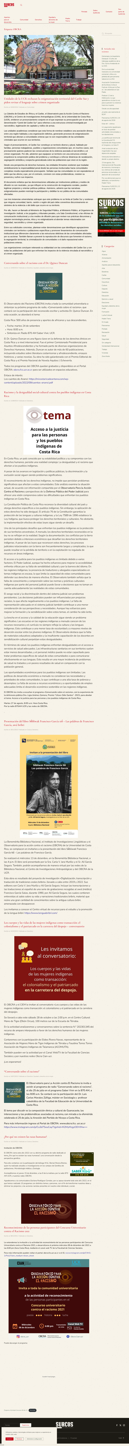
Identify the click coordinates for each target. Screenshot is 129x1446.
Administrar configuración (34, 1439)
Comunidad (30, 107)
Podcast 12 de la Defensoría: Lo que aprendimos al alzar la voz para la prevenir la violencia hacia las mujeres (111, 100)
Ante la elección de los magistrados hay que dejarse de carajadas (110, 150)
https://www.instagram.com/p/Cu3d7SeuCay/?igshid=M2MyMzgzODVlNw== (45, 1127)
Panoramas (106, 325)
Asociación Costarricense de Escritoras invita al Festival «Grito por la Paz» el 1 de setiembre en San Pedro (111, 87)
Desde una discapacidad (110, 109)
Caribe (104, 275)
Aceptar (9, 1439)
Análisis (105, 261)
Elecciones (105, 302)
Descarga (32, 1410)
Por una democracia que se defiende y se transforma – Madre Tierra (111, 180)
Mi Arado (105, 322)
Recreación (105, 332)
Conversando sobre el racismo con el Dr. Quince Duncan (36, 263)
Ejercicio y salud (107, 299)
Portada (84, 12)
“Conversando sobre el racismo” (21, 1071)
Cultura (29, 730)
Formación (105, 312)
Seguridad (105, 339)
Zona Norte (106, 356)
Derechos (30, 268)
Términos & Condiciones (59, 1438)
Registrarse (25, 1425)
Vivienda (105, 353)
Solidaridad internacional (110, 346)
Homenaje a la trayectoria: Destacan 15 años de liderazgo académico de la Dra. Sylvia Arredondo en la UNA (111, 61)
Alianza (104, 255)
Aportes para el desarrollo (111, 265)
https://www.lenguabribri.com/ (40, 913)
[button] (21, 5)
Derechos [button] (38, 20)
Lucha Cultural (107, 315)
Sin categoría (106, 343)
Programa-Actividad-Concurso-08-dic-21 (16, 1410)
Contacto (109, 12)
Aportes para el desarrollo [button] (7, 19)
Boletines (105, 272)
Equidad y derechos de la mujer (53, 19)
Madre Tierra (67, 19)
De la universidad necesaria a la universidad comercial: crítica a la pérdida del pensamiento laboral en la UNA (111, 74)
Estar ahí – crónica (108, 124)
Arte (103, 268)
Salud (104, 336)
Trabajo (78, 20)
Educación (105, 296)
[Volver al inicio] (9, 5)
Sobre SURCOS (96, 11)
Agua (104, 251)
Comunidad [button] (24, 20)
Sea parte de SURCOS (121, 11)
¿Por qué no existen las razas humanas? (25, 1136)
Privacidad (73, 1438)
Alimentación (106, 258)
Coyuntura (105, 282)
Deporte (104, 289)
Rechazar (19, 1439)
